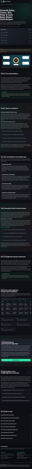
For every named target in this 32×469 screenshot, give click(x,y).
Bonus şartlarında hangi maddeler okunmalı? (9, 423)
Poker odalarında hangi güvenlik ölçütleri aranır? (9, 429)
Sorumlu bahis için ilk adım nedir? (7, 438)
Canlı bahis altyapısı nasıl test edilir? (7, 432)
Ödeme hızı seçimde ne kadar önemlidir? (8, 420)
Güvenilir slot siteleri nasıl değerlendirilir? (8, 426)
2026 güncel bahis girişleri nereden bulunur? (9, 435)
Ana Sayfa (2, 4)
